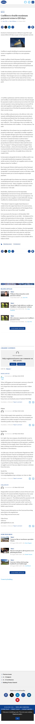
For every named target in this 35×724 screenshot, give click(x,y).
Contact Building (27, 709)
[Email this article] (12, 27)
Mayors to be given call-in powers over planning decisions (22, 551)
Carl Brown (28, 566)
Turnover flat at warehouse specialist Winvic (22, 540)
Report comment (17, 402)
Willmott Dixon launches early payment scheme (19, 294)
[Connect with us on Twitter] (12, 695)
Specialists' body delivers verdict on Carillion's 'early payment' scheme (21, 306)
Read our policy (17, 714)
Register (21, 364)
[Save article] (32, 27)
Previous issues (7, 674)
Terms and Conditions (22, 707)
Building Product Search (10, 682)
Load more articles (17, 328)
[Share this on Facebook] (2, 27)
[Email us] (23, 695)
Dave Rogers (28, 543)
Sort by (3, 369)
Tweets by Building (6, 579)
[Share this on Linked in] (9, 27)
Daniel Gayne (28, 554)
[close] (34, 375)
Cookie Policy (5, 709)
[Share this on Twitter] (5, 27)
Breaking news (8, 244)
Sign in (12, 24)
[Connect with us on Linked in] (17, 695)
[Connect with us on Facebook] (6, 695)
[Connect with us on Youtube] (17, 700)
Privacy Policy (15, 709)
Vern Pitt (5, 21)
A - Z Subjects (7, 677)
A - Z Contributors (8, 680)
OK (17, 718)
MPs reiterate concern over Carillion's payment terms (22, 318)
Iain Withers (13, 21)
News (3, 12)
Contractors (17, 244)
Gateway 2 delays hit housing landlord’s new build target (19, 563)
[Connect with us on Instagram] (29, 695)
